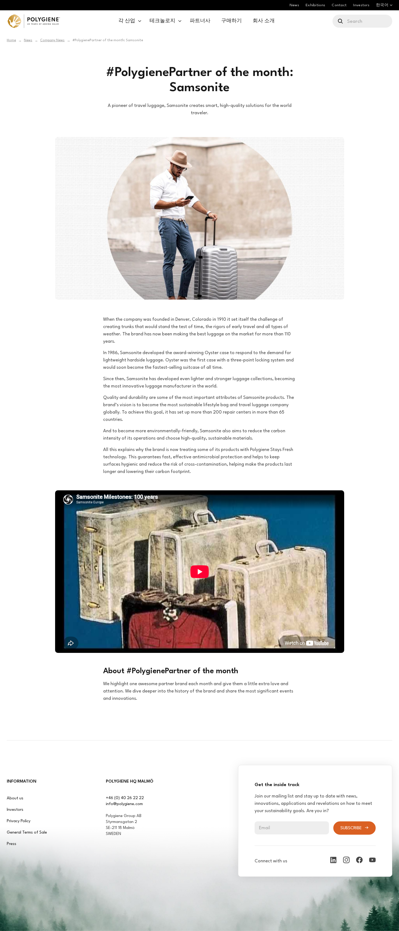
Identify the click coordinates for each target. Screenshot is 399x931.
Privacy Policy (18, 821)
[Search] (341, 21)
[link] (34, 21)
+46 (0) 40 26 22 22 (125, 798)
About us (15, 798)
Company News (52, 40)
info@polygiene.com (124, 804)
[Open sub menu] (139, 21)
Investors (15, 810)
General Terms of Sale (27, 833)
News (28, 40)
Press (11, 844)
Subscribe (351, 828)
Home (11, 40)
